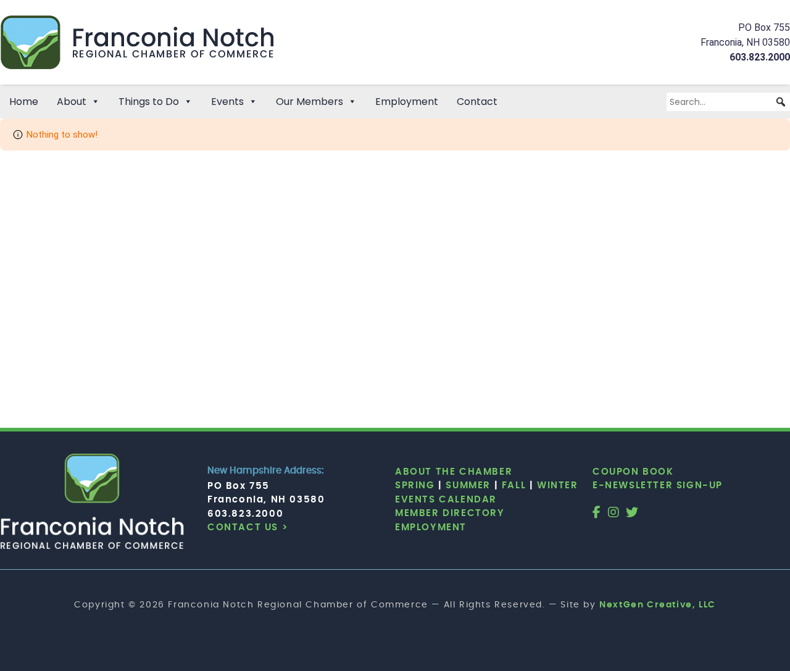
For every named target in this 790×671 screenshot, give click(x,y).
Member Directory (450, 513)
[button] (780, 102)
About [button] (71, 101)
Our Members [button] (309, 101)
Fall (514, 485)
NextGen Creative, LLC (657, 605)
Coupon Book (633, 472)
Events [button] (227, 101)
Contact (477, 101)
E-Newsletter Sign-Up (657, 485)
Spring (415, 485)
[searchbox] (728, 102)
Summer (468, 485)
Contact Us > (247, 527)
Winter (557, 485)
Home (23, 101)
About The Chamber (453, 472)
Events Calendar (446, 499)
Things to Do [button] (148, 101)
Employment (406, 101)
